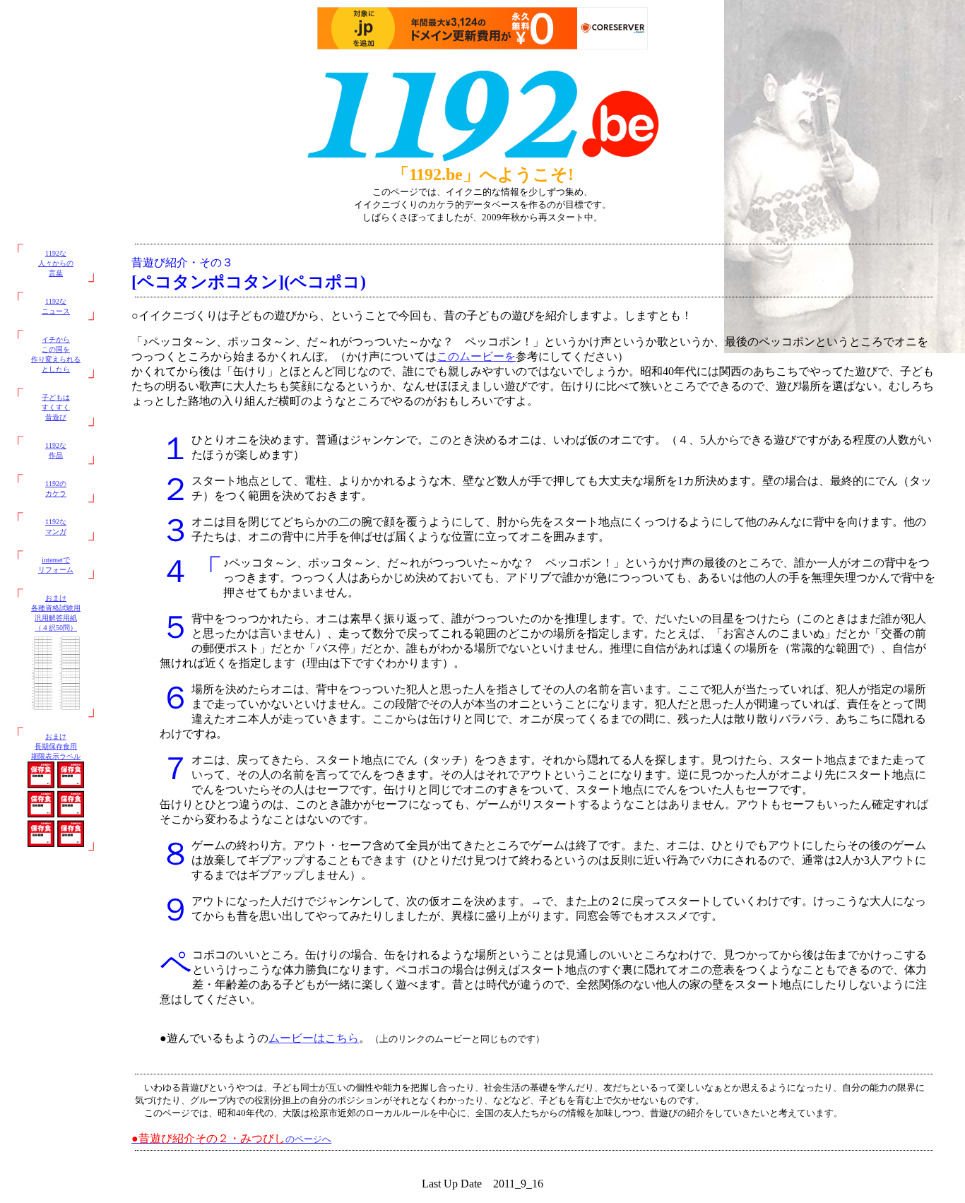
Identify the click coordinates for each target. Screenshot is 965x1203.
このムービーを (476, 356)
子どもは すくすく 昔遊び (56, 407)
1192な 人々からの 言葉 (55, 263)
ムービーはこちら (313, 1038)
